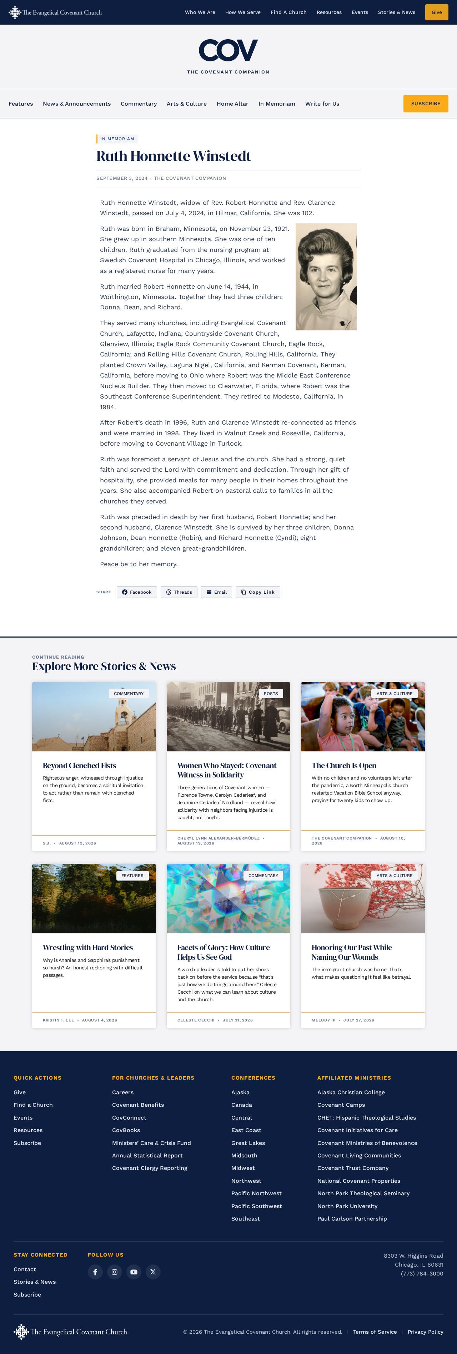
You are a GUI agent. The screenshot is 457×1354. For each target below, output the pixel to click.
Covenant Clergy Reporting (149, 1168)
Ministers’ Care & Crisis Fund (151, 1143)
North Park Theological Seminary (363, 1193)
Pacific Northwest (256, 1193)
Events (360, 12)
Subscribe (27, 1143)
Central (241, 1117)
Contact (25, 1269)
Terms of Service (375, 1332)
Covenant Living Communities (359, 1155)
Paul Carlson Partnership (352, 1218)
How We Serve (243, 12)
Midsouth (244, 1155)
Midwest (243, 1168)
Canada (241, 1104)
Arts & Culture (187, 103)
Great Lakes (248, 1143)
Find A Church (289, 12)
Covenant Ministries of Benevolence (367, 1143)
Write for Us (322, 103)
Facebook (141, 592)
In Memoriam (276, 103)
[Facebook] (95, 1271)
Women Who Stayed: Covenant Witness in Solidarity (227, 770)
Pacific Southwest (256, 1206)
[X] (153, 1271)
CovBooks (126, 1130)
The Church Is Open (344, 765)
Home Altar (232, 103)
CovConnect (129, 1117)
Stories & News (396, 12)
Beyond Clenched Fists (79, 765)
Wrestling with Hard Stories (88, 947)
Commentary (139, 103)
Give (437, 12)
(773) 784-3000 (422, 1273)
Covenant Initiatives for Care (357, 1130)
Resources (329, 12)
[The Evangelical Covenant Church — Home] (55, 12)
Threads (183, 592)
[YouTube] (133, 1271)
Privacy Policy (425, 1332)
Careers (123, 1092)
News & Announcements (77, 103)
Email (220, 592)
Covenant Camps (341, 1104)
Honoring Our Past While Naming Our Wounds (352, 952)
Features (21, 103)
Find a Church (33, 1104)
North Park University (347, 1206)
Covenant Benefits (138, 1104)
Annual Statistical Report (147, 1155)
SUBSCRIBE (426, 103)
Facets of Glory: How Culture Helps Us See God (223, 952)
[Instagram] (114, 1271)
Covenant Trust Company (352, 1168)
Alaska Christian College (351, 1092)
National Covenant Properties (358, 1180)
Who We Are (200, 12)
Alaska (240, 1092)
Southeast (245, 1218)
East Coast (246, 1130)
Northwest (246, 1180)
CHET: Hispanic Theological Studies (366, 1117)
